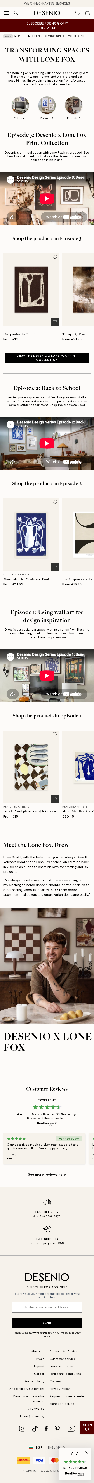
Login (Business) (32, 1416)
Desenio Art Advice (64, 1351)
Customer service (63, 1359)
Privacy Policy (41, 1332)
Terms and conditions (65, 1374)
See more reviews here (47, 1174)
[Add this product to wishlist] (55, 257)
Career (39, 1374)
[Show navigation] (6, 13)
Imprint (39, 1366)
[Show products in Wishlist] (78, 13)
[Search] (16, 13)
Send (47, 1323)
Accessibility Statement (26, 1389)
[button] (75, 1464)
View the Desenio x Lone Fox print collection (47, 358)
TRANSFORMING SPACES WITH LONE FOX (58, 36)
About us (37, 1351)
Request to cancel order (67, 1396)
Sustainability (34, 1381)
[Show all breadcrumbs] (8, 36)
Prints (22, 36)
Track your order (61, 1366)
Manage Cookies (62, 1404)
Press (40, 1359)
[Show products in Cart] (87, 13)
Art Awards (36, 1409)
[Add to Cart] (55, 322)
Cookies (56, 1381)
